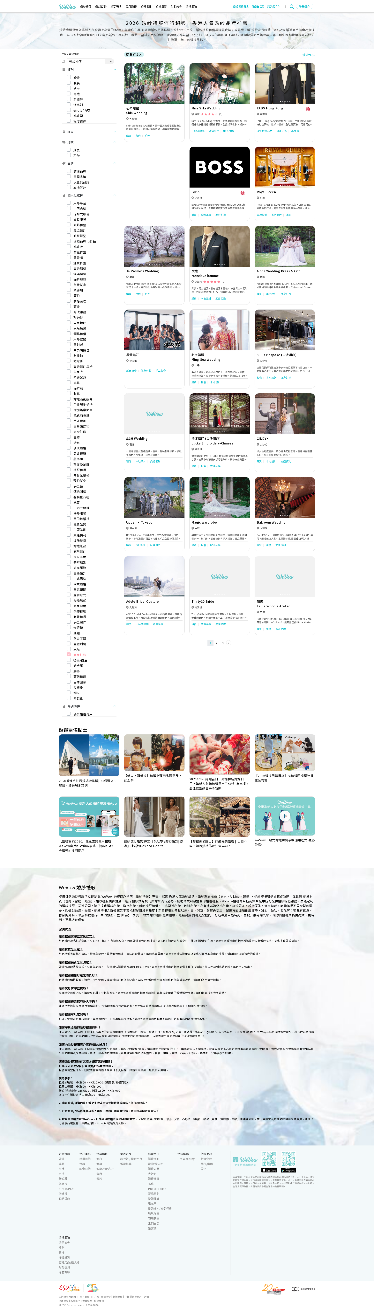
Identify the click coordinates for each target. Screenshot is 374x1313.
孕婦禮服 (79, 611)
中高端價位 (81, 350)
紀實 (76, 502)
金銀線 (78, 627)
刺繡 (76, 633)
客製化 (78, 698)
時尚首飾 (85, 1159)
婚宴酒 (152, 1228)
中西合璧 (79, 208)
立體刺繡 (79, 644)
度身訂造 (79, 654)
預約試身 (79, 377)
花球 (151, 1184)
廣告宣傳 (106, 1296)
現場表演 (153, 1218)
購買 (76, 150)
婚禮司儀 (153, 1169)
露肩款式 (79, 595)
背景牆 (78, 257)
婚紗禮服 (86, 6)
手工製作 (79, 622)
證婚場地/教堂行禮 (160, 1208)
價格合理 (79, 301)
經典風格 (79, 274)
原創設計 (79, 551)
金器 (82, 1164)
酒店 (99, 1159)
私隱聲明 (75, 1300)
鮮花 (76, 382)
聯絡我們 (99, 1300)
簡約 (76, 295)
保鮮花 (78, 388)
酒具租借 (79, 333)
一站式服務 (81, 507)
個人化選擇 (75, 195)
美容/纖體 (207, 1164)
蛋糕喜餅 (153, 1193)
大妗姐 (152, 1174)
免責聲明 (87, 1300)
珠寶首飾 (85, 1169)
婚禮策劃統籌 (83, 399)
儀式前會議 (81, 415)
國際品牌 (79, 556)
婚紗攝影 (161, 6)
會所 (99, 1174)
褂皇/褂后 (80, 660)
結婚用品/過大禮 (69, 1262)
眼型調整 (79, 235)
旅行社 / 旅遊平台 (131, 1159)
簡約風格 (79, 268)
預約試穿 (79, 480)
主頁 (64, 53)
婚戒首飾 (101, 6)
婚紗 (76, 77)
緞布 (76, 442)
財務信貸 (64, 1267)
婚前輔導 (64, 1272)
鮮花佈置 (79, 252)
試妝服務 (79, 219)
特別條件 (73, 706)
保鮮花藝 (79, 279)
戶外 (147, 135)
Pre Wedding (186, 1159)
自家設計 (79, 322)
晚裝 (76, 82)
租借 (76, 155)
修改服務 (79, 312)
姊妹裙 (78, 115)
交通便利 (79, 535)
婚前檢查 (64, 1242)
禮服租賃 (79, 469)
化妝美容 (176, 6)
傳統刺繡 (79, 491)
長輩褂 (78, 687)
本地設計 (79, 187)
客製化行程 (81, 497)
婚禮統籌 (125, 1164)
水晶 (76, 649)
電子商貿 (84, 1296)
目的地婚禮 (81, 518)
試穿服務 (79, 567)
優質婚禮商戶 (83, 714)
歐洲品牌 (79, 171)
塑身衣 (78, 371)
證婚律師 (153, 1198)
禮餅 (61, 1247)
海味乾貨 (79, 540)
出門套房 (153, 1223)
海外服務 (79, 513)
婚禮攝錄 (153, 1178)
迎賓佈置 (79, 263)
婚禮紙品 (79, 546)
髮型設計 (79, 230)
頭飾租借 (79, 225)
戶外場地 (79, 420)
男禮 (76, 93)
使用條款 (64, 1300)
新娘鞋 (78, 99)
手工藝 (78, 486)
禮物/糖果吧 (155, 1164)
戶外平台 (79, 203)
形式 (70, 142)
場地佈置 (153, 1213)
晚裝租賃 (79, 616)
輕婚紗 (78, 317)
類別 (70, 69)
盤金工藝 (79, 638)
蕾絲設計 (79, 573)
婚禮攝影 (153, 1159)
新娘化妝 (206, 1159)
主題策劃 (79, 529)
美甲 (203, 1169)
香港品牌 (276, 215)
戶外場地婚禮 (83, 404)
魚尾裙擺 (79, 589)
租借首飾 (79, 121)
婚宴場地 (116, 6)
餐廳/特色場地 (105, 1169)
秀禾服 (78, 665)
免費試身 (79, 284)
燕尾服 (78, 459)
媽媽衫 (78, 104)
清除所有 (309, 54)
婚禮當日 (146, 6)
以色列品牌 (81, 182)
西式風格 (79, 584)
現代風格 (79, 448)
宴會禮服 (79, 453)
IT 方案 (95, 1296)
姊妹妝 (78, 246)
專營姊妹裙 (81, 426)
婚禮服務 (191, 6)
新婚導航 (118, 1296)
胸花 (76, 393)
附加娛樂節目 (83, 410)
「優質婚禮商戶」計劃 (137, 1296)
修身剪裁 (79, 605)
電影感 (78, 344)
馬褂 (76, 671)
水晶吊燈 (79, 328)
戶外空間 (79, 339)
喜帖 (61, 1252)
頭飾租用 (79, 676)
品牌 (70, 163)
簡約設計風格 (83, 366)
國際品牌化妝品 (84, 241)
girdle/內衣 (81, 110)
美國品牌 (79, 176)
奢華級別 (79, 562)
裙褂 (76, 88)
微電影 (78, 361)
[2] (229, 643)
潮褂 (76, 693)
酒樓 (99, 1164)
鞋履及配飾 (81, 464)
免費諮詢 (79, 524)
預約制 (78, 290)
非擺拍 (78, 355)
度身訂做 (79, 431)
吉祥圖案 (79, 682)
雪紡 (76, 437)
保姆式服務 (81, 214)
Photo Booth (157, 1189)
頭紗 (76, 306)
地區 (70, 131)
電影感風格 (81, 475)
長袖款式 (79, 600)
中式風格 (79, 578)
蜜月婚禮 (131, 6)
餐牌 (99, 1178)
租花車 (152, 1203)
